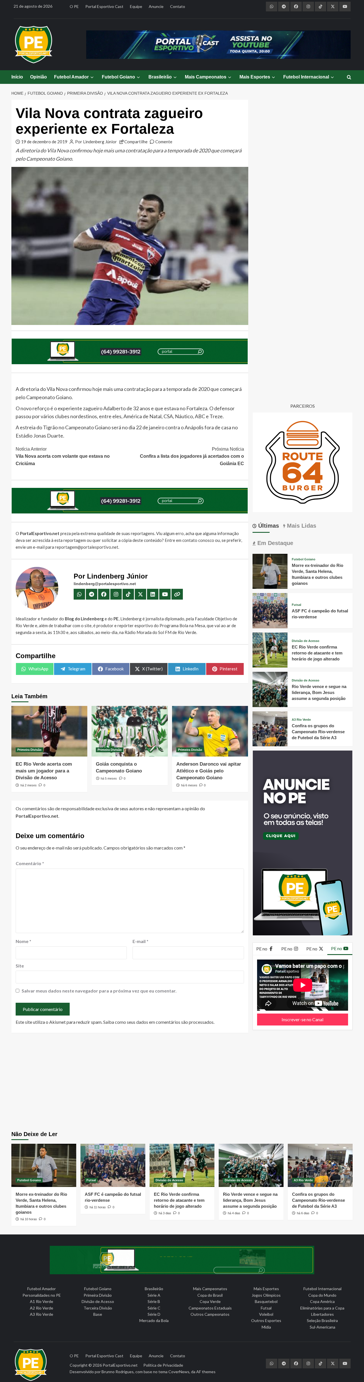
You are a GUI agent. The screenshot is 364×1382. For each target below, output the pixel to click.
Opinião (38, 76)
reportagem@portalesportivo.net (86, 547)
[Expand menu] (92, 77)
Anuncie (156, 6)
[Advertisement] (182, 1082)
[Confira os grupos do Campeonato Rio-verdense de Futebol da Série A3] (270, 728)
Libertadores (322, 1314)
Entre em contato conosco (189, 540)
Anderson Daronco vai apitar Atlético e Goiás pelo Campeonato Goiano (208, 770)
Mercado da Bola (154, 1320)
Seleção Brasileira (322, 1320)
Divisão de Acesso (305, 641)
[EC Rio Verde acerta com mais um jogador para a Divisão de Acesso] (49, 731)
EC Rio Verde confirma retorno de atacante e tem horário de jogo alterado (317, 653)
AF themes (206, 1371)
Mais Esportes (254, 76)
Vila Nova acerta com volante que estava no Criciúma (63, 456)
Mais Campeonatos (205, 76)
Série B (154, 1301)
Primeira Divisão (29, 749)
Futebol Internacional (306, 76)
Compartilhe (136, 141)
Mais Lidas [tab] (300, 526)
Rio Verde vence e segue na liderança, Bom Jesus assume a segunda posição (319, 692)
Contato (177, 6)
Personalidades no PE (41, 1295)
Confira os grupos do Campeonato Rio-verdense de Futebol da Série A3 (318, 731)
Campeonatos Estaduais (210, 1308)
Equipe (136, 6)
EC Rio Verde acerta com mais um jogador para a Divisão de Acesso (44, 770)
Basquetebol (266, 1301)
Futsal (296, 604)
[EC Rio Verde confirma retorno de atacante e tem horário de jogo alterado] (270, 649)
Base (97, 1314)
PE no (262, 948)
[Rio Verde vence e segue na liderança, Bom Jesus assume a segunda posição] (270, 688)
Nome (23, 941)
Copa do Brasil (210, 1295)
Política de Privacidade (163, 1365)
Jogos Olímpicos (266, 1295)
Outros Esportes (266, 1320)
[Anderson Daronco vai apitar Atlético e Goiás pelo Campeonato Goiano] (210, 731)
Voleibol (266, 1314)
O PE (74, 6)
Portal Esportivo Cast (104, 6)
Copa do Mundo (322, 1295)
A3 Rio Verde (301, 719)
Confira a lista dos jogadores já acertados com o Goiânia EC (192, 456)
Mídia (266, 1327)
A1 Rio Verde (41, 1301)
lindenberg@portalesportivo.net (105, 583)
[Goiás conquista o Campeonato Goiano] (129, 731)
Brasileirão (160, 76)
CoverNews (178, 1371)
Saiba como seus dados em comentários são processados (158, 1022)
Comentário (30, 863)
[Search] (349, 77)
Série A (154, 1295)
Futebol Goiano (118, 76)
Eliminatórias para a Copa (322, 1308)
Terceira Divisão (98, 1308)
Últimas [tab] (268, 526)
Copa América (322, 1301)
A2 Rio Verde (41, 1308)
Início (17, 76)
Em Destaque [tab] (274, 543)
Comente (163, 141)
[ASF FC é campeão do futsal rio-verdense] (270, 610)
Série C (154, 1308)
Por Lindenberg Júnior (96, 141)
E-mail (140, 941)
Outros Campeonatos (210, 1314)
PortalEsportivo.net (120, 1365)
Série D (154, 1314)
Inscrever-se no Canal (302, 1019)
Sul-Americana (322, 1327)
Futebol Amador (71, 76)
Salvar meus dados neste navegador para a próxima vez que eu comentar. (99, 990)
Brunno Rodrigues (118, 1371)
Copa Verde (210, 1301)
